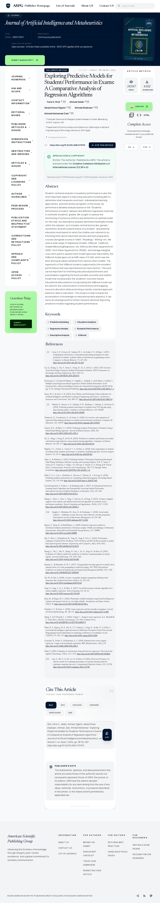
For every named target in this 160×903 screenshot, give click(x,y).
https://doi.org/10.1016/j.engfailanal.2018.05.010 (64, 583)
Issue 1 (93, 70)
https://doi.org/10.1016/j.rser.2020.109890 (61, 533)
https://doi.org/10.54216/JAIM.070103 (67, 145)
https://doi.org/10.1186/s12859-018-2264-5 (62, 646)
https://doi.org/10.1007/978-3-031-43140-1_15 (72, 470)
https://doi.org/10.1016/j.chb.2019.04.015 (79, 444)
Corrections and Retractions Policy (22, 240)
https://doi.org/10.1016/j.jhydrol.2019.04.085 (62, 559)
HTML (147, 147)
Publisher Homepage (37, 6)
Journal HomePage (20, 78)
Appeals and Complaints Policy (21, 258)
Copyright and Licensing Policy (20, 180)
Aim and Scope (20, 90)
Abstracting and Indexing (21, 152)
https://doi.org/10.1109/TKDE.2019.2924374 (62, 376)
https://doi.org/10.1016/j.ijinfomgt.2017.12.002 (70, 520)
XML (131, 147)
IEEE (70, 713)
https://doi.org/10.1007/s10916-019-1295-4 (62, 433)
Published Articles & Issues (20, 127)
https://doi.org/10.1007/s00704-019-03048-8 (93, 654)
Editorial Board (20, 114)
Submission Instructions (22, 141)
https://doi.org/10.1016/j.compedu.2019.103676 (82, 423)
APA (63, 705)
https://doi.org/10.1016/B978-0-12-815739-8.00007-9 (66, 622)
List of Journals (65, 6)
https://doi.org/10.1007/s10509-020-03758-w (71, 604)
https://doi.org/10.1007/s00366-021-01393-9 (62, 546)
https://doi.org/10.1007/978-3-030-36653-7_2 (97, 389)
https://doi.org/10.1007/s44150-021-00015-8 (95, 399)
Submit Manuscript (25, 60)
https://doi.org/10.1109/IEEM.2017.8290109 (62, 572)
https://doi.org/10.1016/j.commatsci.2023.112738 (71, 667)
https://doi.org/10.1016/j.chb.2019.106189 (68, 412)
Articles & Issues (20, 164)
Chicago (77, 705)
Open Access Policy (20, 275)
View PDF (141, 106)
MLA (51, 705)
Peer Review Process (20, 207)
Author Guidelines (20, 195)
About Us (63, 842)
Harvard (94, 705)
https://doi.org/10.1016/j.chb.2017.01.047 (68, 363)
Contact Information (21, 102)
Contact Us (65, 848)
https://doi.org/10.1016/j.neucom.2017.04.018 (63, 593)
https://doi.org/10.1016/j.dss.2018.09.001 (77, 454)
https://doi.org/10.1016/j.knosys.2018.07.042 (80, 481)
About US (87, 6)
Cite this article (102, 145)
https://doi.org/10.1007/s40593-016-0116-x (62, 494)
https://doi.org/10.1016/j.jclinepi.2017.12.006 (92, 612)
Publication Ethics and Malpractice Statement (21, 222)
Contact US (106, 6)
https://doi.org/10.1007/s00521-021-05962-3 (62, 507)
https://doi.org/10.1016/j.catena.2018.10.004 (81, 635)
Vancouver (55, 713)
